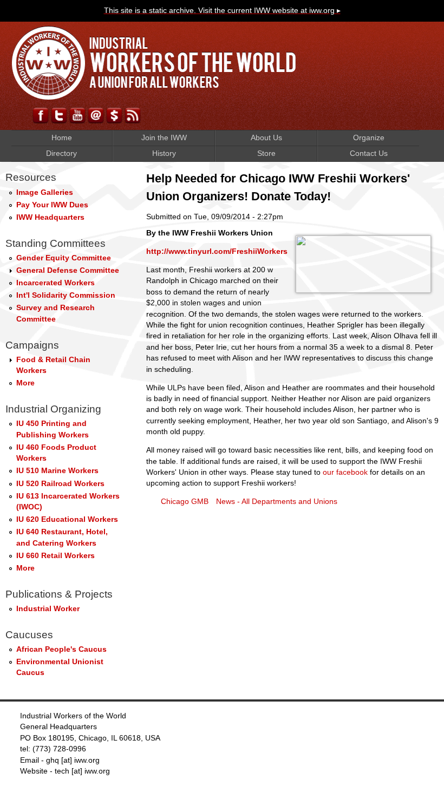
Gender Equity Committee (63, 258)
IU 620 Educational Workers (67, 519)
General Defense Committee (67, 270)
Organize (368, 138)
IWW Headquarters (50, 217)
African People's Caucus (61, 649)
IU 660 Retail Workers (55, 556)
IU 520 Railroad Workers (60, 484)
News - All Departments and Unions (276, 501)
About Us (266, 138)
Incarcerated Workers (55, 283)
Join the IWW (164, 138)
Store (266, 153)
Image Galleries (44, 192)
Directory (61, 153)
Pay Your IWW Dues (52, 205)
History (164, 153)
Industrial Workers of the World (154, 62)
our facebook (345, 472)
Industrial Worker (48, 609)
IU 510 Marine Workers (57, 471)
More (25, 383)
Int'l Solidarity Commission (65, 295)
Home (61, 138)
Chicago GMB (184, 501)
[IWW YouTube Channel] (77, 120)
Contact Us (369, 153)
